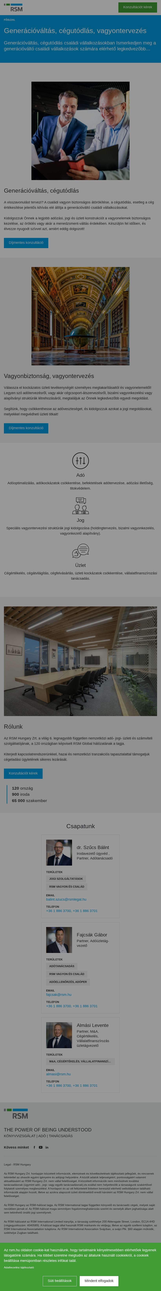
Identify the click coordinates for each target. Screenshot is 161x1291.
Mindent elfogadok (99, 1281)
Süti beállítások (60, 1281)
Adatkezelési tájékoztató (19, 1267)
